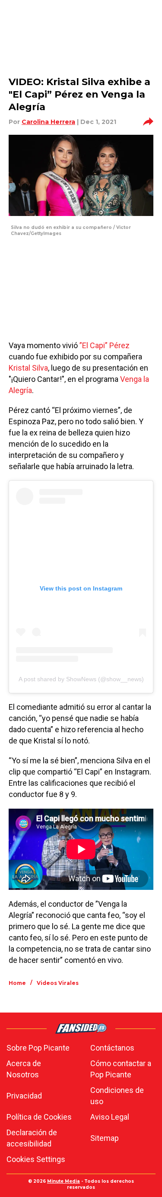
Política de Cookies (39, 1116)
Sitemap (104, 1138)
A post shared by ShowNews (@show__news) (81, 679)
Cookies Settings (35, 1159)
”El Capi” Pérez (104, 345)
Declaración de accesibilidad (31, 1138)
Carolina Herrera (48, 122)
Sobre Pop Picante (38, 1047)
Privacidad (24, 1095)
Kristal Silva (28, 367)
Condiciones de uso (117, 1096)
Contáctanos (112, 1047)
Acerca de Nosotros (23, 1069)
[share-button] (148, 121)
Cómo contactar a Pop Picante (120, 1069)
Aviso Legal (109, 1116)
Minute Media (63, 1181)
